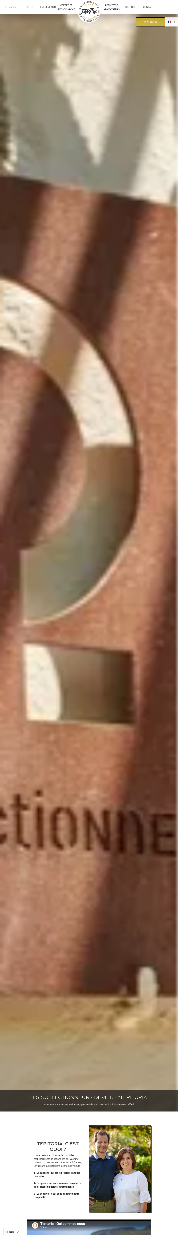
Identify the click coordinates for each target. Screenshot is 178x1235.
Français (9, 1231)
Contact (148, 7)
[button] (29, 7)
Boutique (130, 7)
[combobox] (12, 1231)
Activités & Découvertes (112, 6)
